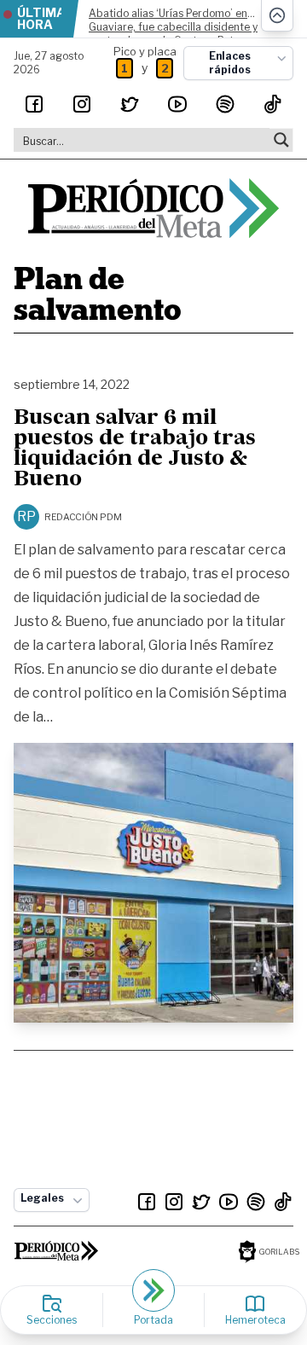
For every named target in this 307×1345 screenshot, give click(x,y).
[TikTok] (273, 104)
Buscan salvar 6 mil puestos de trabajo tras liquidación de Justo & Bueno (135, 449)
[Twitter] (129, 104)
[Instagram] (82, 104)
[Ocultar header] (277, 16)
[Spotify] (225, 104)
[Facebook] (34, 104)
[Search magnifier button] (281, 140)
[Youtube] (177, 104)
